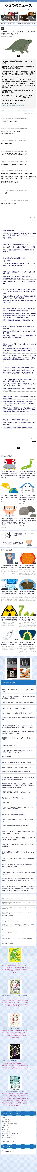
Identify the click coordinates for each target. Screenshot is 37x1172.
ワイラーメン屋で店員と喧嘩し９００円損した (12, 932)
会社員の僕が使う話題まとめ (10, 1133)
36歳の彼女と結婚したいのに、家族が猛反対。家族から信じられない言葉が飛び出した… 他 (18, 903)
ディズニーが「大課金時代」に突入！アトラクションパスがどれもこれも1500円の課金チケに (18, 807)
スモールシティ (6, 1127)
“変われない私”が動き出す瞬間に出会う (10, 921)
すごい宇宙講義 (15, 1028)
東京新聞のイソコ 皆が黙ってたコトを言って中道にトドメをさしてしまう (18, 738)
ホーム (34, 220)
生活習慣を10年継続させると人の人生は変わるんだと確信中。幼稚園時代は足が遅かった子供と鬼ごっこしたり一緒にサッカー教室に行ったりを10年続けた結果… (19, 315)
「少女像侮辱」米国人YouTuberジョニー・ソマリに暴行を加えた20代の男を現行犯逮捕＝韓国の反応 (18, 778)
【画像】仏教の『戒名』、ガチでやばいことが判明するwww (18, 702)
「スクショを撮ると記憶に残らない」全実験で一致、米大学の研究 (18, 718)
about (9, 9)
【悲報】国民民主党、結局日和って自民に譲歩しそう (18, 320)
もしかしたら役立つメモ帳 (9, 1123)
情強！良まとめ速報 (7, 1135)
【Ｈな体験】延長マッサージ (11, 230)
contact (27, 9)
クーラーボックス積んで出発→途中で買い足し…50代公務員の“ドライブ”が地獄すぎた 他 (18, 908)
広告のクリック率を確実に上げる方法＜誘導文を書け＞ (18, 367)
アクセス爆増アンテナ (8, 1141)
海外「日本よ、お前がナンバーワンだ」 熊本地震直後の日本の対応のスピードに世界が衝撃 (18, 865)
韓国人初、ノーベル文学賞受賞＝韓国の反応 (15, 419)
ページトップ (32, 217)
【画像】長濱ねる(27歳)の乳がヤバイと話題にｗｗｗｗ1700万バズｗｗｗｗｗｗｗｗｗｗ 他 (18, 912)
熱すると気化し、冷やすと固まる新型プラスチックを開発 (19, 247)
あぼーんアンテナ (7, 1131)
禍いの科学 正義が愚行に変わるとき (15, 1091)
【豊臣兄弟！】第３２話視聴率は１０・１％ (15, 244)
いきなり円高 (6, 260)
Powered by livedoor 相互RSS (9, 915)
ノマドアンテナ (6, 1121)
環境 (2, 28)
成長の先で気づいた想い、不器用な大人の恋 (11, 898)
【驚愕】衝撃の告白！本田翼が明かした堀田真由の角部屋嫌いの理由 (17, 938)
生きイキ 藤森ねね (8, 237)
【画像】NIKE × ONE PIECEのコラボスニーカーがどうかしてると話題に (18, 845)
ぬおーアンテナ (6, 1119)
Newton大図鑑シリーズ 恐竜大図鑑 (15, 964)
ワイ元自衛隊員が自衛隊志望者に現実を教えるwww (17, 427)
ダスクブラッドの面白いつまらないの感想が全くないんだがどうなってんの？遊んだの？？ (18, 838)
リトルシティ (5, 1129)
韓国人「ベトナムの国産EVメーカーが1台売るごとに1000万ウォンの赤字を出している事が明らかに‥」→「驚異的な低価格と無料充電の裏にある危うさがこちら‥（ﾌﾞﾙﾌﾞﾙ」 (18, 888)
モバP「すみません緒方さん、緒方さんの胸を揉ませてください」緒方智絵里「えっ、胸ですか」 (18, 832)
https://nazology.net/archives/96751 (13, 105)
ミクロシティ (5, 1125)
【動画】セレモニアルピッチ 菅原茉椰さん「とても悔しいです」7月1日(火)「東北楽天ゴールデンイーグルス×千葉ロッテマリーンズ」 (18, 925)
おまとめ (4, 1117)
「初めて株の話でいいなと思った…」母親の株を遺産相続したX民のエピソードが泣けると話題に (18, 732)
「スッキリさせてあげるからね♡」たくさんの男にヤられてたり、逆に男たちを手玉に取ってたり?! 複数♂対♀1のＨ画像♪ (19, 291)
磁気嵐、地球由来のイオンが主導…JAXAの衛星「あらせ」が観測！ (18, 852)
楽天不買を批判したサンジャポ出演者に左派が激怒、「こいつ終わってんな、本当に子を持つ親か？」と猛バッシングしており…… (19, 350)
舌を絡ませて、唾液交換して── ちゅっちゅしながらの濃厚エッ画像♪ (18, 690)
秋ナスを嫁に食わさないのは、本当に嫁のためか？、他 (18, 370)
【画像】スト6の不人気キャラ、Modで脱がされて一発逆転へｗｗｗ (18, 820)
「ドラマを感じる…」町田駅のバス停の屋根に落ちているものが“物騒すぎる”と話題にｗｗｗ (18, 697)
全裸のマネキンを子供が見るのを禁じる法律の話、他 (18, 372)
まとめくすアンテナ (7, 1137)
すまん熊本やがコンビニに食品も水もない (15, 258)
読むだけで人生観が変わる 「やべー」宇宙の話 (15, 1060)
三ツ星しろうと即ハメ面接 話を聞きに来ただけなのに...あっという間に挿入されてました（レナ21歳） (18, 751)
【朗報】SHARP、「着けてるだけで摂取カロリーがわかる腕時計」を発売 (18, 873)
